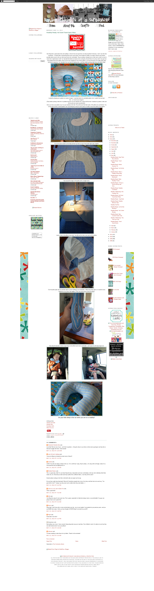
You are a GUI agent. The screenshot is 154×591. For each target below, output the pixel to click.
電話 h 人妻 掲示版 (35, 173)
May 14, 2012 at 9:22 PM (54, 485)
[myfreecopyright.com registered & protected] (77, 556)
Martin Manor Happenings (37, 176)
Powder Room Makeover (36, 144)
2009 (111, 238)
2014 (111, 134)
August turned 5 (34, 156)
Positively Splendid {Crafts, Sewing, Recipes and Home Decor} (37, 201)
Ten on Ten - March (35, 177)
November (113, 142)
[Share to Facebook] (52, 437)
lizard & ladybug (35, 187)
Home (76, 541)
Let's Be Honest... (34, 194)
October (113, 144)
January (113, 232)
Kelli (49, 496)
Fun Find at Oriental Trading (37, 188)
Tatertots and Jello (35, 120)
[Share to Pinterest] (53, 437)
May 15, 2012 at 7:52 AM (54, 492)
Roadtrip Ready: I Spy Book (117, 199)
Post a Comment (50, 539)
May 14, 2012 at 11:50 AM (54, 450)
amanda (50, 461)
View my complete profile (115, 51)
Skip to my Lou (50, 427)
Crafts (53, 435)
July (112, 151)
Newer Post (49, 541)
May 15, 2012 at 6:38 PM (54, 511)
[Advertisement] (35, 89)
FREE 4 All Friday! (116, 281)
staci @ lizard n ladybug (53, 454)
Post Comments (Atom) (58, 544)
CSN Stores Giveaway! (117, 257)
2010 (111, 236)
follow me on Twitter (119, 127)
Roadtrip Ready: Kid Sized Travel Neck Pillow (61, 32)
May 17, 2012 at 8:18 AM (54, 528)
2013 (111, 136)
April (112, 225)
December (113, 140)
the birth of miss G (34, 168)
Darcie (49, 505)
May (112, 155)
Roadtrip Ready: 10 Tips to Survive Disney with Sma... (117, 184)
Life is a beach (34, 139)
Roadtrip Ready (59, 435)
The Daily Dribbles (35, 171)
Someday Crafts (50, 426)
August (113, 149)
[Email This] (47, 437)
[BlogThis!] (49, 437)
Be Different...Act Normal (37, 127)
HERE (112, 75)
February (113, 229)
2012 (111, 139)
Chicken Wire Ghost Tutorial (37, 129)
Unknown (50, 531)
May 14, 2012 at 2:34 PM (54, 467)
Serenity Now (34, 159)
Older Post (104, 541)
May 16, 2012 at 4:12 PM (54, 518)
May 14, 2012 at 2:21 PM (54, 458)
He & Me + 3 (33, 197)
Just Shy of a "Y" (35, 138)
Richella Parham (52, 471)
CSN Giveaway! (116, 249)
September (114, 147)
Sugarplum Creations (36, 132)
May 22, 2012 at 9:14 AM (54, 535)
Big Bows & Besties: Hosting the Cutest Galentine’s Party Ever (37, 123)
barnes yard (33, 155)
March (112, 227)
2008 (111, 240)
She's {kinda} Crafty (35, 181)
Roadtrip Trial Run (115, 204)
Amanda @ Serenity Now (54, 445)
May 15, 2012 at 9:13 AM (54, 501)
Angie (49, 514)
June (112, 153)
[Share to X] (50, 437)
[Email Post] (63, 433)
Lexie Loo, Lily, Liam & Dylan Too (56, 488)
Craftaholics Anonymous (37, 143)
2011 (111, 234)
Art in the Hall (115, 289)
